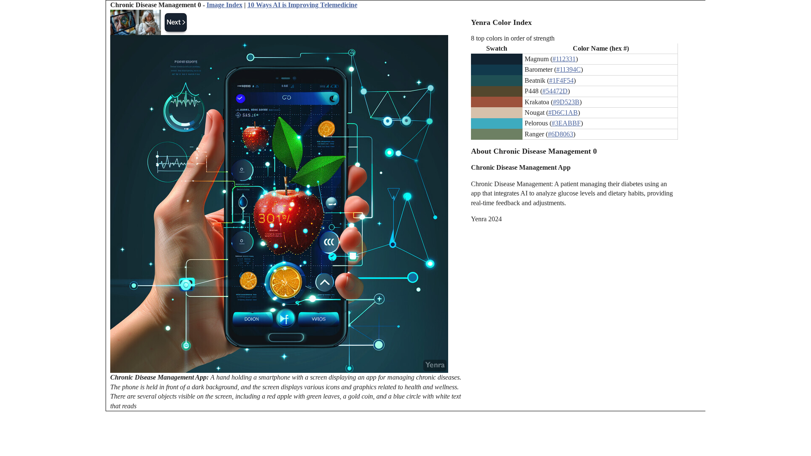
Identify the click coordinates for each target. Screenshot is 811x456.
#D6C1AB (563, 112)
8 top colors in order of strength (513, 38)
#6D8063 (560, 134)
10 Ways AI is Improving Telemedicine (302, 4)
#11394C (568, 69)
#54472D (555, 91)
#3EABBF (566, 123)
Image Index (224, 4)
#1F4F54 (561, 80)
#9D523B (566, 102)
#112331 (564, 58)
